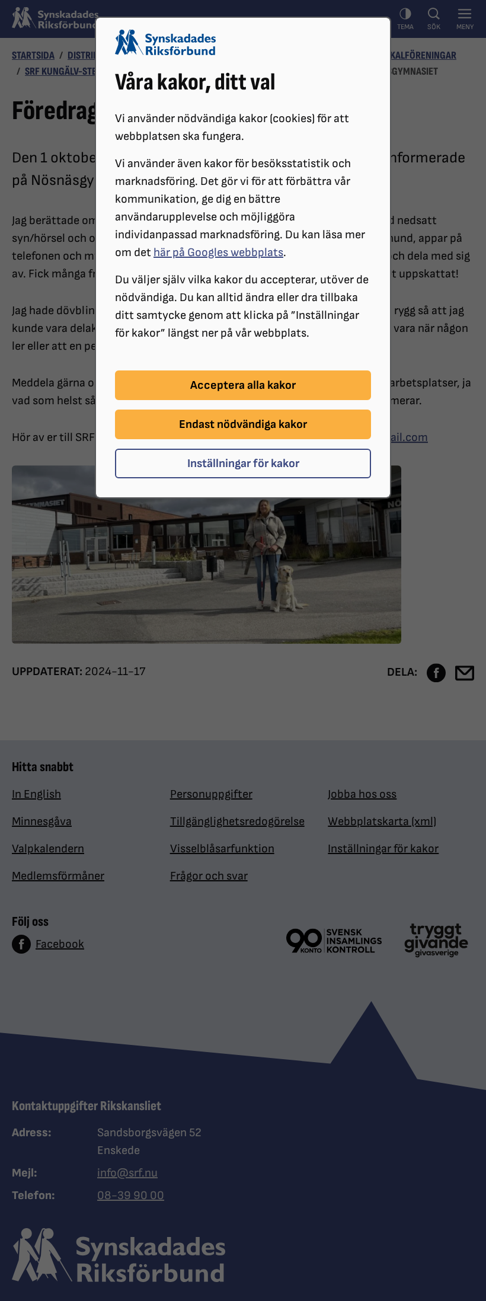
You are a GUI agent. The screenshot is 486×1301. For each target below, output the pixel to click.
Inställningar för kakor (243, 463)
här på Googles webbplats (218, 252)
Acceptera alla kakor (243, 385)
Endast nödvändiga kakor (243, 424)
